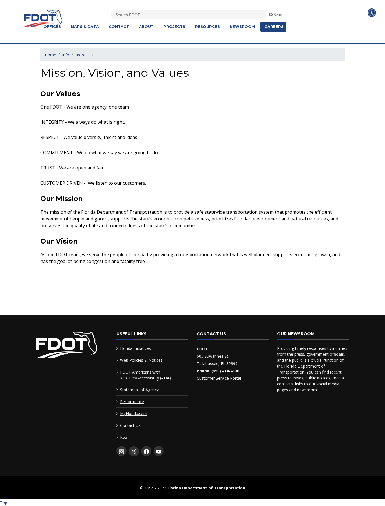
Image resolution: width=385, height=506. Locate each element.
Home (50, 55)
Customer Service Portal (219, 378)
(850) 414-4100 (225, 371)
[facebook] (146, 451)
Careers (274, 26)
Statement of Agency (139, 389)
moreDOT (85, 55)
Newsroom (242, 26)
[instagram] (121, 451)
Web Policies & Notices (141, 360)
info (65, 55)
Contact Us (130, 425)
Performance (132, 401)
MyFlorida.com (133, 413)
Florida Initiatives (135, 348)
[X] (134, 451)
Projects (174, 26)
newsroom (307, 389)
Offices (52, 26)
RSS (123, 437)
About (146, 26)
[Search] (270, 13)
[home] (66, 346)
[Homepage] (31, 26)
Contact (119, 26)
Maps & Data (85, 26)
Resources (207, 26)
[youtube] (159, 451)
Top (3, 502)
